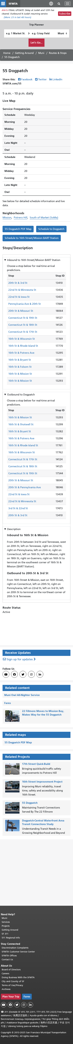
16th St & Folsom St (20, 366)
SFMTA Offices (9, 955)
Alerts (5, 10)
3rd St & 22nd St (18, 508)
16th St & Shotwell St (20, 424)
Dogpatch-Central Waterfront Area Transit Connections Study (43, 822)
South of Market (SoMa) (44, 217)
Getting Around (24, 53)
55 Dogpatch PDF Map (18, 229)
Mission (7, 217)
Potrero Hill (20, 217)
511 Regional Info (11, 937)
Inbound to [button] (33, 260)
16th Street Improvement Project (42, 781)
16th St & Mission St (20, 373)
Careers (5, 973)
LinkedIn (57, 79)
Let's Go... (36, 42)
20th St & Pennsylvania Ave (24, 487)
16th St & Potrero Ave (21, 352)
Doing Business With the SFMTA (18, 977)
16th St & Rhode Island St (23, 345)
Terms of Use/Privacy (12, 985)
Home (6, 53)
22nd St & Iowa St (19, 296)
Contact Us (7, 959)
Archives (6, 989)
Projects (6, 925)
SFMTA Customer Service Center (18, 951)
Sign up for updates (20, 659)
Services (6, 922)
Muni (41, 53)
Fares (7, 703)
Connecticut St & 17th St (22, 331)
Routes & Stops (58, 53)
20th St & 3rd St (17, 282)
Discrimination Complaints (15, 947)
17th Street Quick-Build (36, 764)
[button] (51, 3)
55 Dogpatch (30, 802)
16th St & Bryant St (19, 359)
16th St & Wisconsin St (21, 338)
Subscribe (64, 13)
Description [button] (14, 529)
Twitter (42, 79)
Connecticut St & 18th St (22, 324)
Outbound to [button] (21, 394)
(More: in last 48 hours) (17, 17)
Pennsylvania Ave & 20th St (24, 303)
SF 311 (5, 933)
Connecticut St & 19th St (22, 317)
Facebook (26, 79)
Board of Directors (11, 969)
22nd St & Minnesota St (22, 289)
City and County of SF (13, 981)
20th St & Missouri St (20, 310)
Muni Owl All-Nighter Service (22, 695)
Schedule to (51, 229)
